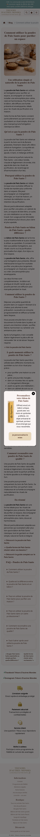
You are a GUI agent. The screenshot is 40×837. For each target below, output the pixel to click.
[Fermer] (33, 393)
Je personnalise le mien (20, 436)
